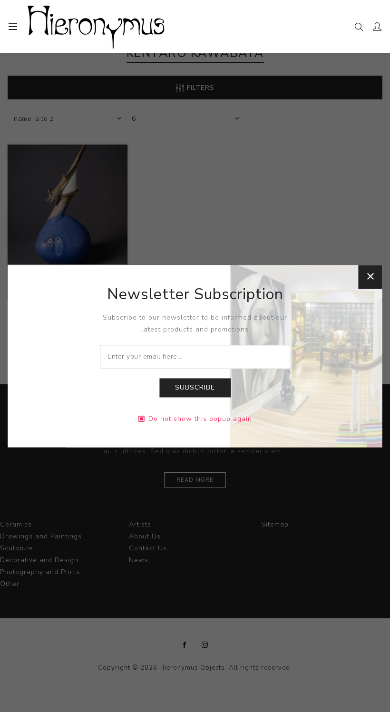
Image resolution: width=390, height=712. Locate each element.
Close (370, 277)
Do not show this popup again (200, 418)
